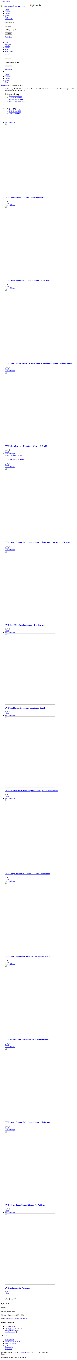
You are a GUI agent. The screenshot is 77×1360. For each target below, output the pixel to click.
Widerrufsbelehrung (11, 1343)
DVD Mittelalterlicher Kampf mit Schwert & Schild (26, 446)
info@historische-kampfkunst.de (16, 1318)
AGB (6, 1345)
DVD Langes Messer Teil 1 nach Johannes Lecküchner (27, 874)
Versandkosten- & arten (12, 1341)
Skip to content (5, 2)
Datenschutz (9, 1347)
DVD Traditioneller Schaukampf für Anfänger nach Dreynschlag (31, 791)
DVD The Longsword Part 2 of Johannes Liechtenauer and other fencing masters (38, 363)
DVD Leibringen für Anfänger (17, 1288)
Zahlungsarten (9, 1340)
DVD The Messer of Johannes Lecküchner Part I (25, 708)
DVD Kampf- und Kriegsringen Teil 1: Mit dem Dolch (27, 1039)
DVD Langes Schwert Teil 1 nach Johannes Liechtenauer (28, 1122)
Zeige (15, 110)
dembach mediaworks (25, 1352)
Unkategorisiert (10, 1332)
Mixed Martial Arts (11, 1330)
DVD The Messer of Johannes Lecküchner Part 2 (25, 198)
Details (7, 203)
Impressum (8, 1349)
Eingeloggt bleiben (13, 30)
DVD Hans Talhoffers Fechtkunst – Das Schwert (24, 625)
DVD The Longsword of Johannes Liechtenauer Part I (27, 956)
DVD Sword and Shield (14, 459)
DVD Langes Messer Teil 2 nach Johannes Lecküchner (27, 280)
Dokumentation (10, 1326)
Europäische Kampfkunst (13, 1328)
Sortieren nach (15, 96)
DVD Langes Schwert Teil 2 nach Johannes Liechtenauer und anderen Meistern (37, 542)
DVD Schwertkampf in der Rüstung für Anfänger (25, 1205)
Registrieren (8, 37)
